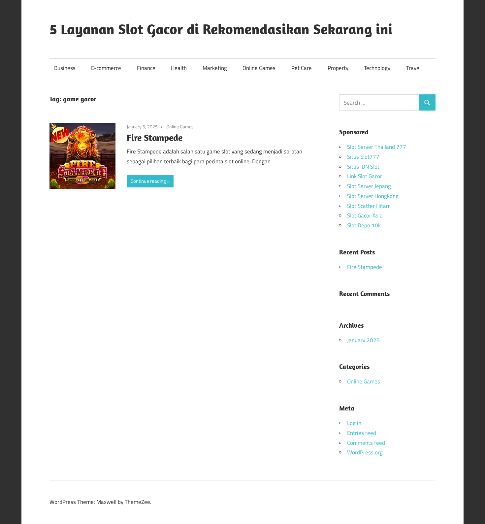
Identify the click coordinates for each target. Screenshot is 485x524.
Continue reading (148, 181)
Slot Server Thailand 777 (376, 147)
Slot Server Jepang (369, 186)
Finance (146, 68)
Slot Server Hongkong (373, 196)
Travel (413, 68)
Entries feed (361, 433)
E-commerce (106, 68)
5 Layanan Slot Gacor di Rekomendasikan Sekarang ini (221, 29)
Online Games (258, 68)
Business (65, 68)
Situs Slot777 (363, 156)
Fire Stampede (154, 137)
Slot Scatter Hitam (369, 206)
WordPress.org (365, 452)
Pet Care (301, 68)
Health (179, 68)
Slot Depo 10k (364, 225)
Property (338, 68)
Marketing (215, 68)
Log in (354, 423)
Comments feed (366, 443)
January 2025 (363, 340)
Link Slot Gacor (364, 176)
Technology (377, 68)
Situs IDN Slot (363, 166)
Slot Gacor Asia (365, 215)
